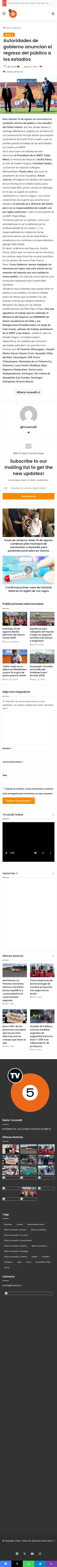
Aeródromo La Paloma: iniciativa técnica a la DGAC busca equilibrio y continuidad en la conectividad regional (13, 990)
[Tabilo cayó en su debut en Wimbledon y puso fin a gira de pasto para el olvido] (15, 656)
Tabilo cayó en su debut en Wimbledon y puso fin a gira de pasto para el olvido (15, 671)
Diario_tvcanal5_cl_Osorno (15, 1256)
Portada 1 (46, 1256)
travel (28, 1262)
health (34, 1256)
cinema (19, 1224)
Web (5, 775)
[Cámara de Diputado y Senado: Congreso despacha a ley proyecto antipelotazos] (28, 1202)
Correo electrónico (13, 762)
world (6, 1267)
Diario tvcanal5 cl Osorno (15, 1229)
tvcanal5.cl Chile (43, 1262)
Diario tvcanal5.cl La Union (16, 1235)
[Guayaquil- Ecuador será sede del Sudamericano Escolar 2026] (42, 656)
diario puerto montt (35, 1224)
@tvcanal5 (12, 66)
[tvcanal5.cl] (12, 13)
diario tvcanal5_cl (39, 1246)
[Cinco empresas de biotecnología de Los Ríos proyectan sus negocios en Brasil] (42, 970)
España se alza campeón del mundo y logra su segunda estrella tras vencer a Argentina (42, 634)
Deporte (17, 27)
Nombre (7, 748)
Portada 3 (8, 1262)
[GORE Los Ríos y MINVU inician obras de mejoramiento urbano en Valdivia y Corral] (46, 1170)
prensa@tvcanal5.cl (12, 1285)
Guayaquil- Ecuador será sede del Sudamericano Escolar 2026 (41, 671)
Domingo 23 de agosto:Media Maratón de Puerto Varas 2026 (14, 633)
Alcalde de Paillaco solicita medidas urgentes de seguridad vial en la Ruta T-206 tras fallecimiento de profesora (41, 1036)
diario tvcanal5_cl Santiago (16, 1251)
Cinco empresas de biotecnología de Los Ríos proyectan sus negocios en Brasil (41, 987)
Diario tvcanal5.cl (29, 392)
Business (8, 1224)
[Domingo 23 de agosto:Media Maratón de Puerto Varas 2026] (15, 619)
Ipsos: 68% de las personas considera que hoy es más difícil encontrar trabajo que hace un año (14, 1035)
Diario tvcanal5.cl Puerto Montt (18, 1240)
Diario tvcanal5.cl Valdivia (15, 1246)
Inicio (8, 27)
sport (19, 1262)
